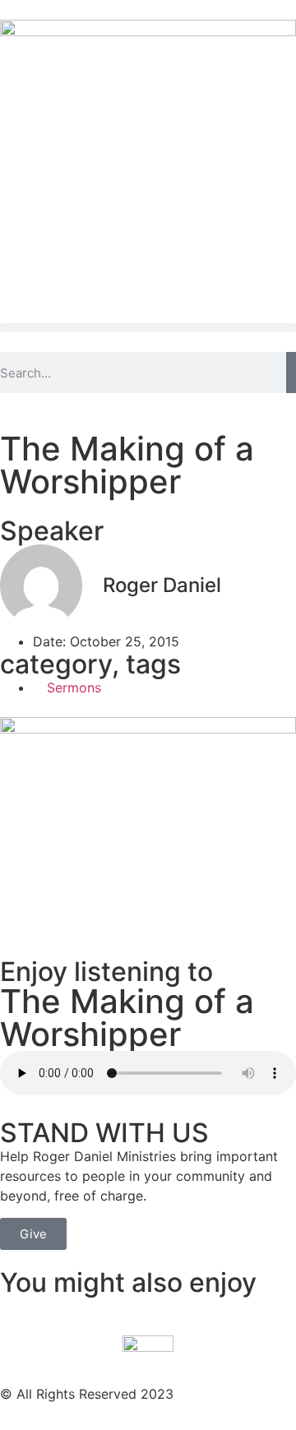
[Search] (291, 372)
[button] (148, 327)
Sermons (74, 687)
